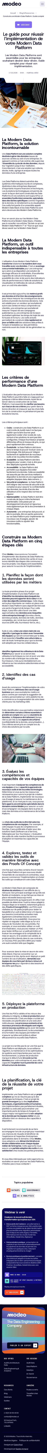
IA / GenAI (30, 1374)
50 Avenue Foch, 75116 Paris (10, 1421)
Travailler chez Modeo (32, 1394)
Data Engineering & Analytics (11, 1369)
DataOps (29, 1370)
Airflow (15, 931)
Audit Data (30, 1363)
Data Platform (31, 1366)
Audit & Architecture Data (12, 1364)
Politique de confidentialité (29, 1440)
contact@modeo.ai (11, 1416)
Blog (6, 1393)
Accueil (13, 13)
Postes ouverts (32, 1390)
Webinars (8, 1397)
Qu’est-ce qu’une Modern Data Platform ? (23, 224)
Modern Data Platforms (30, 210)
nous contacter (23, 1164)
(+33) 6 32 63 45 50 (11, 1413)
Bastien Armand (22, 1449)
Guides (6, 1401)
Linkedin (7, 1426)
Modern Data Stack (10, 207)
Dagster (30, 943)
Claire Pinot (18, 1445)
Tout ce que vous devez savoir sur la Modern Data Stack (22, 226)
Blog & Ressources (27, 13)
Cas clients (8, 1390)
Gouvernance (31, 1377)
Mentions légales (10, 1440)
